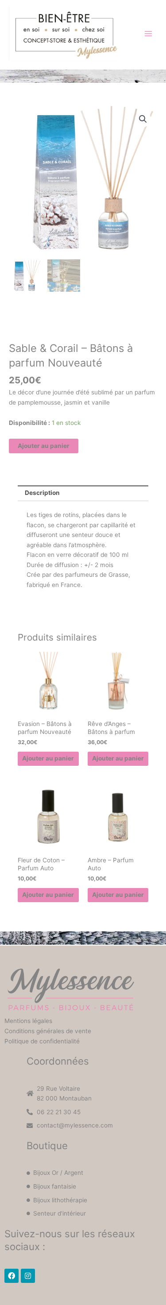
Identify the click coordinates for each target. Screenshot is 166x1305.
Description (42, 492)
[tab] (83, 493)
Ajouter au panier (43, 445)
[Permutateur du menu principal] (148, 33)
